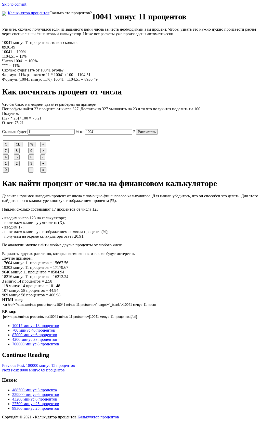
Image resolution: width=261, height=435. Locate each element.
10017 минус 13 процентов (35, 325)
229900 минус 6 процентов (35, 394)
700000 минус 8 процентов (35, 344)
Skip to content (14, 4)
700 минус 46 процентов (33, 330)
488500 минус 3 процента (34, 390)
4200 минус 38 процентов (34, 339)
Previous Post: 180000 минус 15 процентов (38, 365)
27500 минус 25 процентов (35, 404)
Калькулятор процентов (28, 13)
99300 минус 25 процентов (35, 408)
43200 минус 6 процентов (34, 399)
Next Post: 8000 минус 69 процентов (33, 370)
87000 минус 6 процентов (34, 335)
